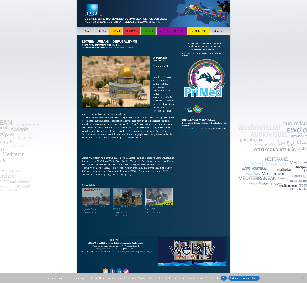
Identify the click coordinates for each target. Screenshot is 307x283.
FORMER (148, 30)
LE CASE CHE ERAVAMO (94, 206)
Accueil (88, 30)
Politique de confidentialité (244, 278)
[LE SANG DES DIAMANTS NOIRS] (127, 196)
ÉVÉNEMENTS (198, 30)
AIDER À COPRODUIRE (172, 30)
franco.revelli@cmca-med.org (126, 252)
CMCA (101, 30)
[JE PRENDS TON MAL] (159, 196)
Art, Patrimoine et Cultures (121, 47)
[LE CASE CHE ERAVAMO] (96, 196)
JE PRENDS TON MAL (156, 206)
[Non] (303, 278)
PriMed (116, 30)
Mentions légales (146, 252)
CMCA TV (217, 30)
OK (223, 278)
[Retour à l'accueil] (153, 13)
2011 (120, 45)
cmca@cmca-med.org (104, 249)
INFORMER (131, 30)
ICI (218, 49)
